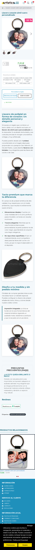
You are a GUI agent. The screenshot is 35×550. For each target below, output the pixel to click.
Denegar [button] (30, 525)
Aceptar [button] (25, 545)
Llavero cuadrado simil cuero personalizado (12, 470)
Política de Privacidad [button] (20, 540)
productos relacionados (14, 430)
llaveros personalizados (17, 414)
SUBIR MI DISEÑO (24, 96)
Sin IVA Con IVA (26, 68)
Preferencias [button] (11, 545)
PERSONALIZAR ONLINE (10, 96)
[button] (4, 34)
